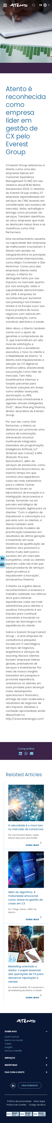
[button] (20, 753)
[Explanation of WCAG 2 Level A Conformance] (13, 1115)
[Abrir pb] (49, 5)
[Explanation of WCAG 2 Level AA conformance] (26, 1115)
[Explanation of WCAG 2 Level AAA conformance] (39, 1115)
